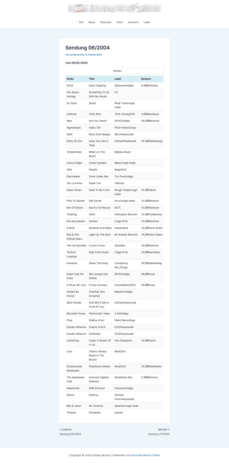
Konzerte (133, 22)
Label (147, 22)
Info (81, 22)
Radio (91, 22)
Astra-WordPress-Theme (145, 455)
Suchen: (117, 70)
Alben (119, 22)
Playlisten (105, 22)
